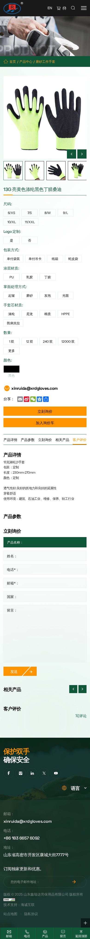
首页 (12, 61)
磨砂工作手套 (45, 61)
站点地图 (10, 914)
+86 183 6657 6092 (21, 838)
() (64, 8)
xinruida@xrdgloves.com (34, 388)
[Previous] (71, 154)
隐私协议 (31, 914)
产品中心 (25, 61)
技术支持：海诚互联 (19, 904)
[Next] (82, 154)
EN (50, 8)
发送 (13, 671)
